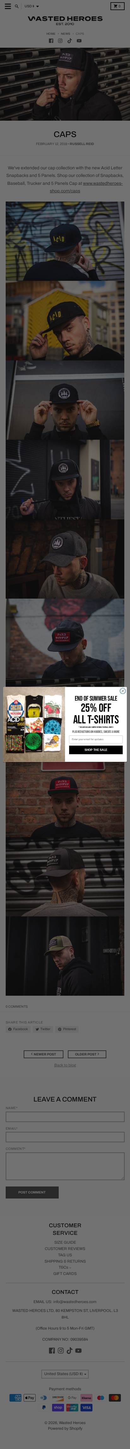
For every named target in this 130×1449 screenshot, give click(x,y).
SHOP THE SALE (96, 750)
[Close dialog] (123, 691)
